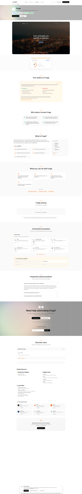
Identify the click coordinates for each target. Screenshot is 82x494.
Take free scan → (36, 318)
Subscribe (46, 330)
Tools (15, 4)
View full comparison (21, 358)
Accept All (26, 490)
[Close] (60, 486)
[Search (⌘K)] (52, 2)
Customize (42, 490)
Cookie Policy (32, 488)
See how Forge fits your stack (26, 99)
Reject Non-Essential (33, 490)
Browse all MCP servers (41, 254)
